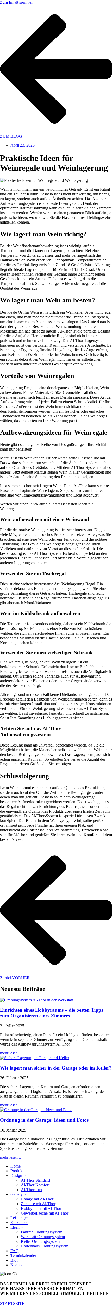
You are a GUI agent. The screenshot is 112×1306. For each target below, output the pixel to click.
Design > (18, 1175)
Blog (14, 1260)
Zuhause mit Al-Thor (38, 1204)
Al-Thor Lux (31, 1189)
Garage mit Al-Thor (37, 1199)
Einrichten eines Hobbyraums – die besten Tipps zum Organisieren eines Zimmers (51, 1012)
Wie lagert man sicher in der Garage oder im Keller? (56, 1068)
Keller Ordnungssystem (40, 1241)
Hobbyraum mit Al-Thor (41, 1208)
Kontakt (17, 1265)
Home (15, 1166)
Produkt (16, 1171)
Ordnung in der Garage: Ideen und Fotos (44, 1120)
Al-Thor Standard (35, 1180)
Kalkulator (19, 1222)
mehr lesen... (10, 1053)
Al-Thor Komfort (35, 1185)
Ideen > (16, 1227)
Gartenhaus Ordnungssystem (44, 1246)
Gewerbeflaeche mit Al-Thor (44, 1213)
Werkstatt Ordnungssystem (43, 1236)
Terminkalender (23, 1255)
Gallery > (18, 1194)
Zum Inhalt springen (16, 2)
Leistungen (19, 1218)
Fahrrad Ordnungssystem (41, 1232)
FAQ (14, 1251)
